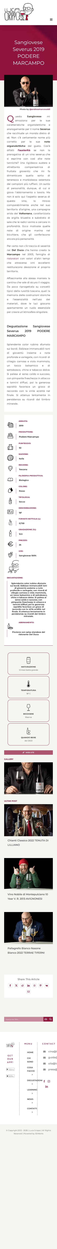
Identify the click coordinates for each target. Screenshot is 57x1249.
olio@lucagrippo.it (49, 1063)
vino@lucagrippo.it (49, 1051)
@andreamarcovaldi (39, 109)
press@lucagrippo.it (49, 1069)
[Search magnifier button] (50, 1019)
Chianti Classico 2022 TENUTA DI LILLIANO (28, 820)
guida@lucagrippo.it (49, 1057)
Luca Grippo (35, 1130)
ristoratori (13, 258)
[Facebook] (44, 1081)
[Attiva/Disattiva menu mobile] (51, 19)
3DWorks (39, 1133)
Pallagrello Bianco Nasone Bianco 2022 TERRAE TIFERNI (28, 928)
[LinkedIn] (46, 1086)
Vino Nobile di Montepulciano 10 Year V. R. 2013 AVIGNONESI (28, 874)
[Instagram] (49, 1081)
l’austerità (24, 150)
